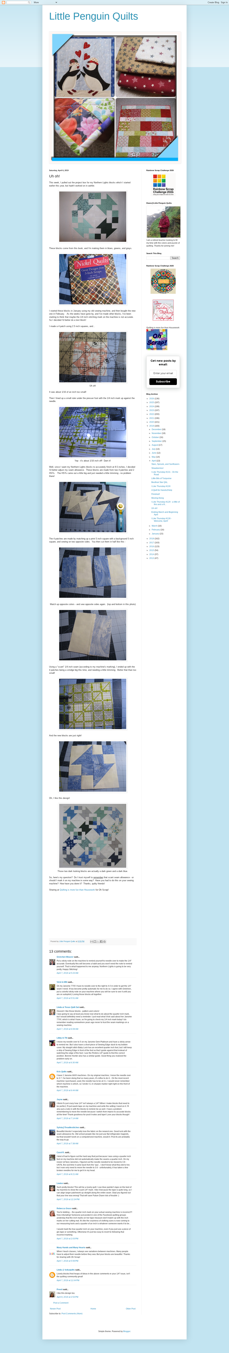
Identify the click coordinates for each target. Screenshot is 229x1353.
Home (93, 1309)
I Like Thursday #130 (160, 486)
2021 (152, 418)
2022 (152, 414)
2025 (152, 402)
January (156, 534)
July (154, 449)
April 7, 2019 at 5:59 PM (67, 1261)
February (156, 530)
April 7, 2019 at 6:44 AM (67, 1090)
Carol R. (60, 1152)
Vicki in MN (62, 982)
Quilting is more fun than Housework (77, 890)
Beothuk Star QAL (159, 482)
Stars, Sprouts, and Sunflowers (165, 464)
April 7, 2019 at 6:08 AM (67, 1029)
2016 (152, 546)
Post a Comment (60, 1303)
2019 (152, 426)
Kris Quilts (62, 1071)
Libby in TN (62, 1038)
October (155, 437)
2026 (152, 398)
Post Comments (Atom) (72, 1313)
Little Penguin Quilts (93, 16)
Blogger (126, 1331)
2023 (152, 410)
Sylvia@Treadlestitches (68, 1127)
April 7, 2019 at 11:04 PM (68, 1280)
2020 (152, 422)
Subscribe (163, 381)
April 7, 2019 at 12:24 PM (68, 1199)
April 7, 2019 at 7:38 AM (67, 1143)
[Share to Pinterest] (104, 941)
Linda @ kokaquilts (66, 1270)
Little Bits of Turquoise (161, 478)
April (154, 461)
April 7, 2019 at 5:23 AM (67, 973)
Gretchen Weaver (65, 957)
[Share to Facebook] (101, 941)
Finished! (155, 494)
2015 (152, 550)
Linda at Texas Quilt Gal (68, 1007)
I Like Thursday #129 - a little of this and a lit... (165, 503)
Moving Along (157, 498)
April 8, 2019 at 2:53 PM (67, 1297)
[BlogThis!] (95, 941)
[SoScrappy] (163, 195)
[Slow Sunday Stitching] (163, 320)
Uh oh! (154, 508)
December (157, 429)
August (155, 445)
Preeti (59, 1289)
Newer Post (55, 1309)
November (157, 433)
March (155, 526)
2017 (152, 542)
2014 (152, 554)
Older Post (130, 1309)
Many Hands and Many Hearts (71, 1247)
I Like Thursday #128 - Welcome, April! (161, 519)
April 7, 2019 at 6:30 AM (67, 1062)
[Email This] (91, 941)
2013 (152, 558)
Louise (60, 1183)
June (154, 453)
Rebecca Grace (64, 1208)
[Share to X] (98, 941)
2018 (152, 538)
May (154, 457)
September (157, 441)
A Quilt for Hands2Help (161, 490)
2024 (152, 406)
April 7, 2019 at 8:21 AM (67, 1174)
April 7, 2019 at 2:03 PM (67, 1238)
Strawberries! (157, 468)
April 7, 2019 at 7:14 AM (67, 1118)
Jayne (60, 1099)
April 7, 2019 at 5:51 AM (67, 998)
